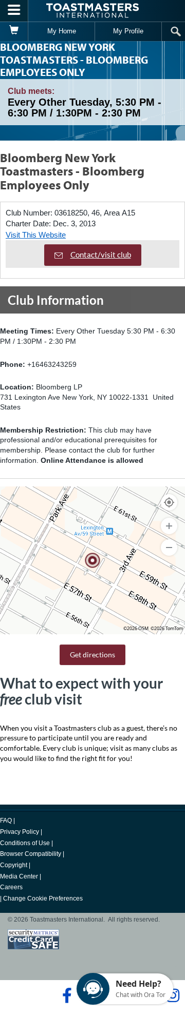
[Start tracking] (169, 502)
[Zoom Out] (169, 547)
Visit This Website (36, 234)
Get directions (92, 654)
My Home (61, 31)
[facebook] (65, 995)
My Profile (128, 31)
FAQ (6, 820)
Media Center (19, 876)
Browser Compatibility (30, 853)
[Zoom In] (169, 526)
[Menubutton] (14, 11)
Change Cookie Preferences (43, 898)
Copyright (13, 865)
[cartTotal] (14, 31)
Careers (11, 887)
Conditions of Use (25, 843)
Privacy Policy (19, 831)
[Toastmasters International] (92, 10)
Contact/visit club (100, 254)
